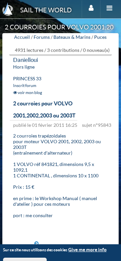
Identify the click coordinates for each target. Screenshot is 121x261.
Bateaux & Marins (71, 37)
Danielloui (25, 59)
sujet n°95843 (96, 125)
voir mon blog (29, 92)
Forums (42, 37)
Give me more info (87, 249)
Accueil (22, 37)
